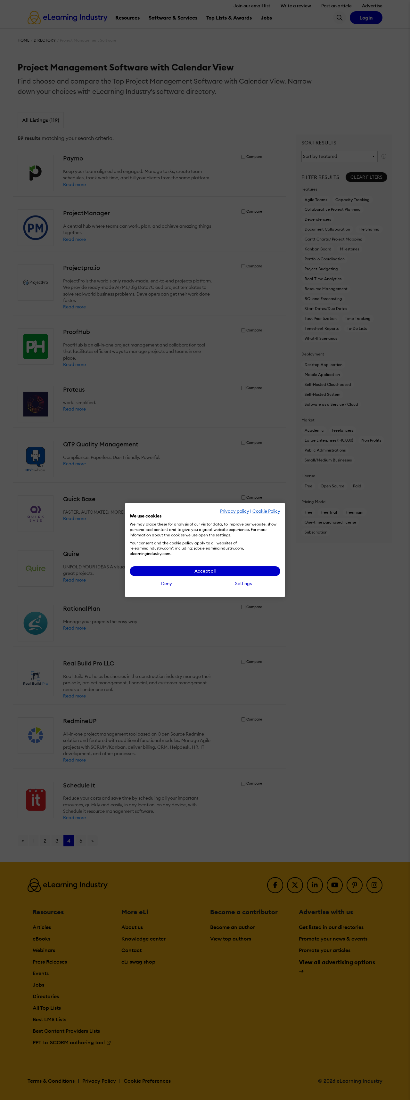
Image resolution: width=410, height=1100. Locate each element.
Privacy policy (234, 511)
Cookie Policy (266, 511)
